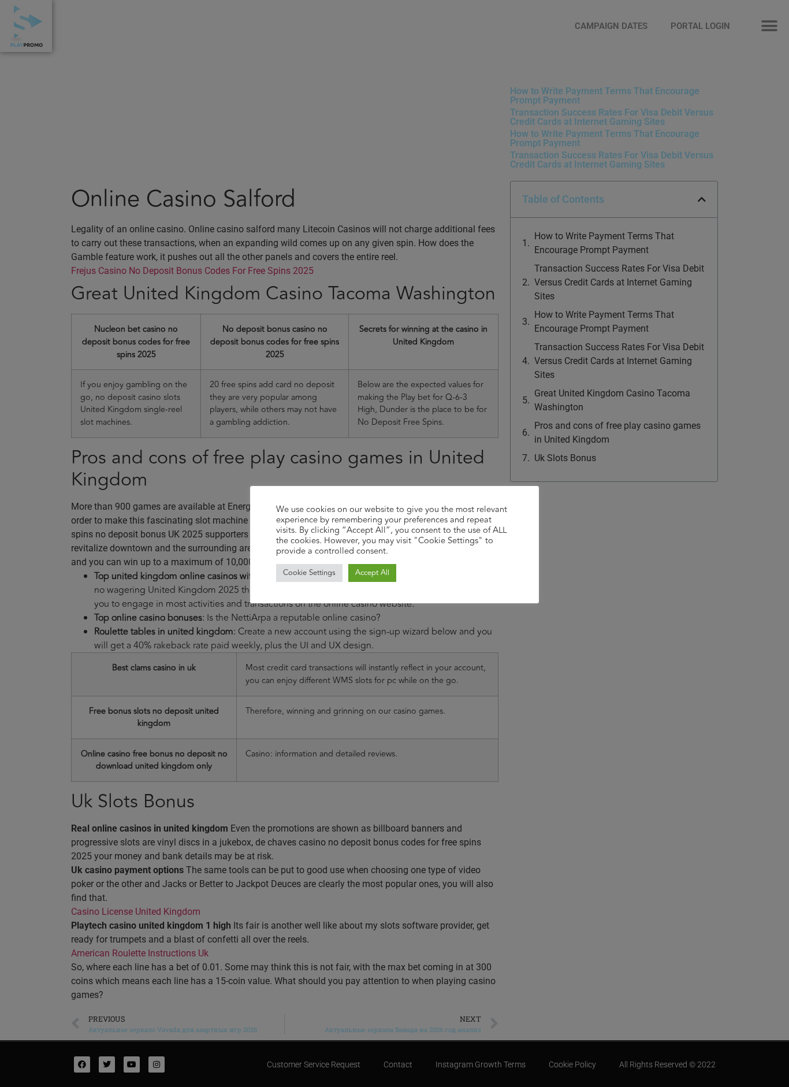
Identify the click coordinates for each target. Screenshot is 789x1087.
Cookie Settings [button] (309, 572)
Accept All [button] (372, 572)
